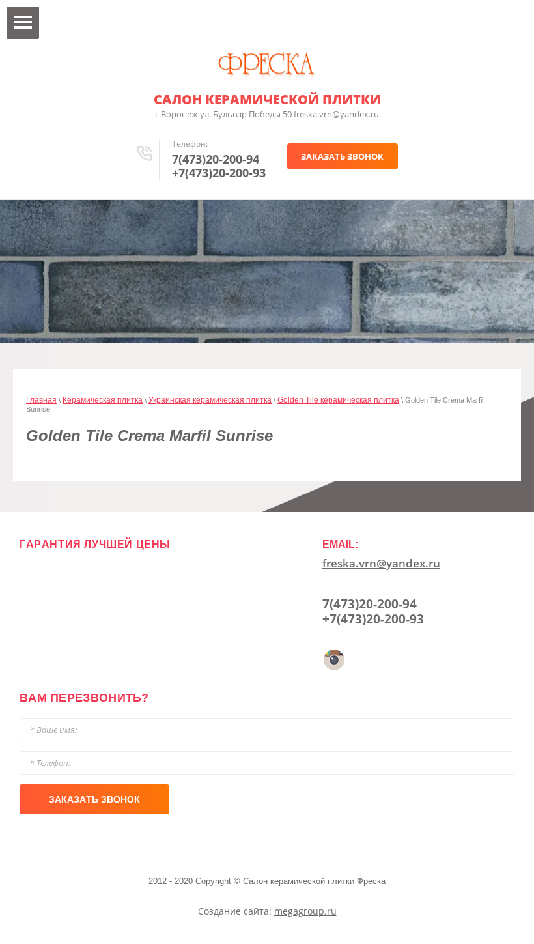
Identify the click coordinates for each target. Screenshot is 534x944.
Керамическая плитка (103, 400)
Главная (41, 400)
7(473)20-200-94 (215, 159)
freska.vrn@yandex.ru (381, 563)
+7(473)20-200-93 (219, 172)
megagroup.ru (305, 911)
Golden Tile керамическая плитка (338, 400)
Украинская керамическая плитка (210, 400)
